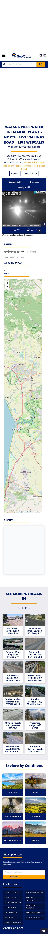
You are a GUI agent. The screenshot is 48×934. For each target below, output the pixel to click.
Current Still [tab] (15, 182)
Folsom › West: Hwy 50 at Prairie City (13, 654)
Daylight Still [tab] (24, 187)
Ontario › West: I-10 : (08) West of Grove (13, 725)
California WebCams (31, 906)
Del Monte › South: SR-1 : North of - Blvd (13, 678)
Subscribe (14, 877)
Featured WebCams (13, 902)
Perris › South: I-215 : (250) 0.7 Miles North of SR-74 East (35, 678)
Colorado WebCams (30, 898)
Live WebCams (10, 907)
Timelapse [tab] (34, 182)
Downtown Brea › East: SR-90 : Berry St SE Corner (35, 631)
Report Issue (30, 173)
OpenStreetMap (28, 512)
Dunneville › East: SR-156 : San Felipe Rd (35, 654)
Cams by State (10, 897)
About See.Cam (11, 912)
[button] (39, 231)
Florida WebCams (33, 913)
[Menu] (3, 56)
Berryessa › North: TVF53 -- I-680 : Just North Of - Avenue (13, 631)
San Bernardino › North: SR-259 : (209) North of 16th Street (13, 701)
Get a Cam (9, 917)
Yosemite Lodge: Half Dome (35, 725)
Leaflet (19, 512)
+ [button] (7, 282)
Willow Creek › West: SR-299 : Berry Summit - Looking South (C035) (13, 749)
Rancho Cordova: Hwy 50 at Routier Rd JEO (35, 701)
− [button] (7, 286)
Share (15, 173)
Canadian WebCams (34, 918)
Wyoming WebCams (34, 892)
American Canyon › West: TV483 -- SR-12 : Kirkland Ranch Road (35, 749)
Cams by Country (12, 892)
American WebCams (13, 922)
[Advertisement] (24, 25)
